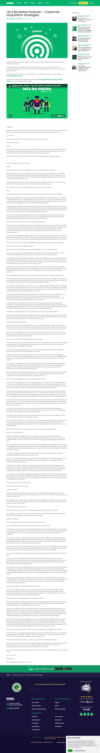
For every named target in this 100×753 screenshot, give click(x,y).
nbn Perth (34, 717)
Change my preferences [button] (79, 750)
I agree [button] (70, 750)
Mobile (26, 3)
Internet (19, 3)
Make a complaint (60, 709)
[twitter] (84, 714)
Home (8, 675)
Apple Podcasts (47, 80)
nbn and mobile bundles (39, 709)
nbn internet (35, 702)
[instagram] (88, 714)
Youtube (39, 80)
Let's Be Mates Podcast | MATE (14, 19)
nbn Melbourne (36, 720)
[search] (69, 689)
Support (57, 702)
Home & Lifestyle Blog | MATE (84, 63)
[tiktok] (91, 714)
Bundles (32, 3)
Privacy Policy (60, 742)
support (40, 3)
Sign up (82, 3)
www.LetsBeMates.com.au (14, 76)
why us (47, 3)
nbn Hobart (58, 726)
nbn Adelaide (36, 730)
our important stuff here (61, 737)
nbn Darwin (58, 720)
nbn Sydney (35, 723)
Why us (57, 706)
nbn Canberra (59, 717)
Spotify (55, 80)
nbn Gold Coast (59, 723)
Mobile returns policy (50, 739)
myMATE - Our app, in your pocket (44, 669)
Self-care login (73, 3)
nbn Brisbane (35, 726)
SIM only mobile (36, 706)
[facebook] (81, 714)
